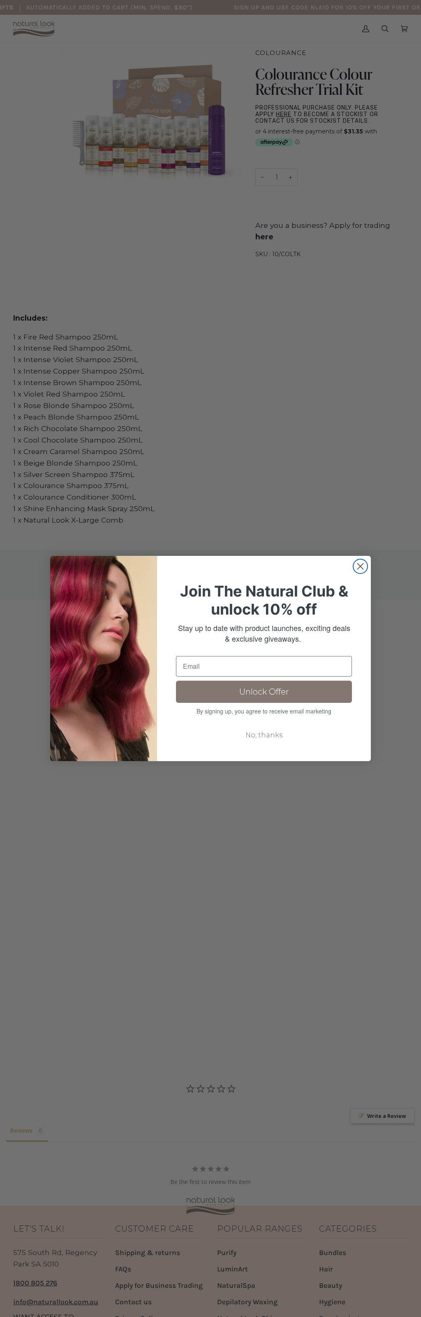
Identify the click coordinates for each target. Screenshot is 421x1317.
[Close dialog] (360, 566)
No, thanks (263, 735)
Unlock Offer (264, 692)
